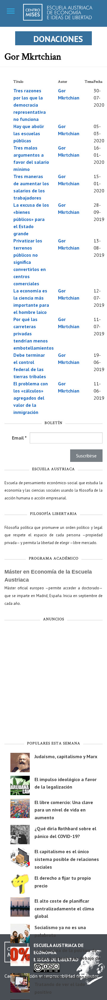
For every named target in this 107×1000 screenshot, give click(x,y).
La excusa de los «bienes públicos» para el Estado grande (31, 219)
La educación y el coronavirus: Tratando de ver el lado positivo (66, 984)
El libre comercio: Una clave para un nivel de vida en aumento (63, 809)
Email (19, 438)
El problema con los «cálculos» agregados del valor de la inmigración (30, 398)
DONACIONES (58, 38)
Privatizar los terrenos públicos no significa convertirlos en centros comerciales (29, 262)
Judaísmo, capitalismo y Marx (65, 756)
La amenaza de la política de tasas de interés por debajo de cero (67, 957)
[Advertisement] (53, 682)
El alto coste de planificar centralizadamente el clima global (64, 908)
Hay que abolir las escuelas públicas (28, 133)
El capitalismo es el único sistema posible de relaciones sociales (66, 859)
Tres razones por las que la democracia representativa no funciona (29, 105)
